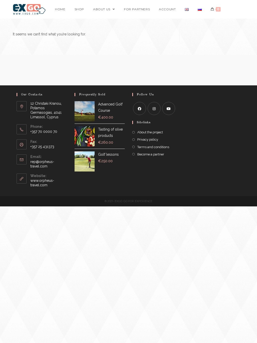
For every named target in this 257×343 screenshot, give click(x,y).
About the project (150, 132)
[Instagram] (154, 108)
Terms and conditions (153, 147)
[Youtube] (168, 108)
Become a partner (150, 154)
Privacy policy (147, 139)
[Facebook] (139, 108)
